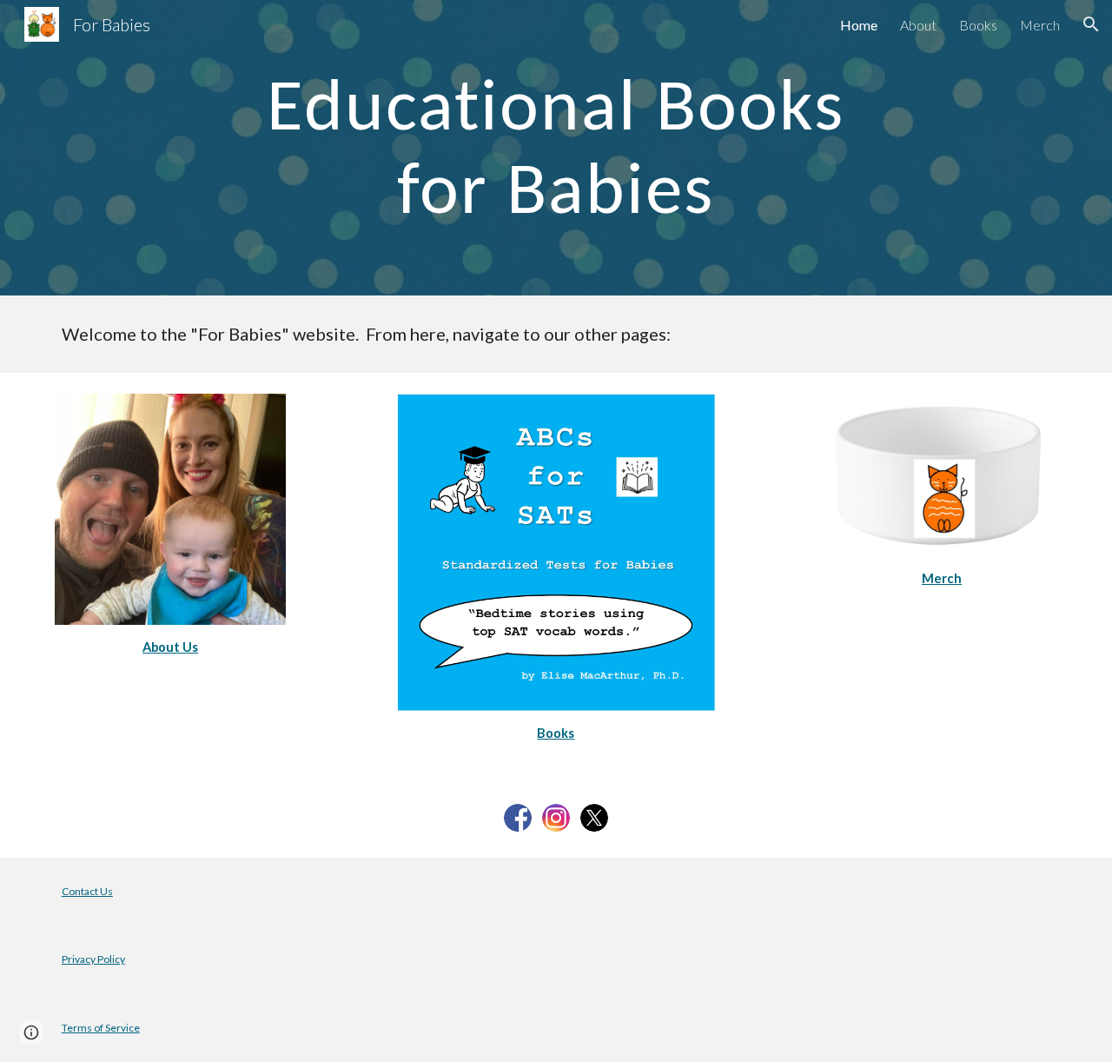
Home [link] (858, 25)
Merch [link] (1040, 25)
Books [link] (978, 25)
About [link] (918, 25)
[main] (556, 148)
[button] (1091, 24)
